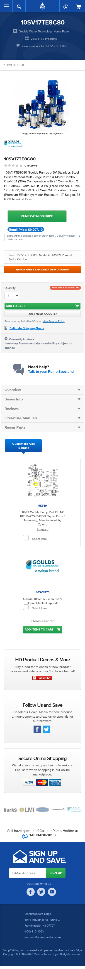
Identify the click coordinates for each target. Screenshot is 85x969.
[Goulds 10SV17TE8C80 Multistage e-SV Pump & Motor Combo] (41, 104)
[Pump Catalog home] (42, 5)
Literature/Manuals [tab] (21, 418)
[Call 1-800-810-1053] (66, 4)
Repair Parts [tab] (15, 427)
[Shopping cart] (78, 4)
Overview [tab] (13, 390)
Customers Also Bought (23, 445)
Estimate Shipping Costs (27, 328)
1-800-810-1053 (42, 835)
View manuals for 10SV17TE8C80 (44, 46)
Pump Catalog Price (37, 216)
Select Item (39, 538)
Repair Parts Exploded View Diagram (42, 269)
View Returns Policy (54, 321)
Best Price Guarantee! (65, 287)
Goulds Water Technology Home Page (44, 31)
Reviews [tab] (12, 408)
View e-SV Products (44, 38)
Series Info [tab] (14, 399)
